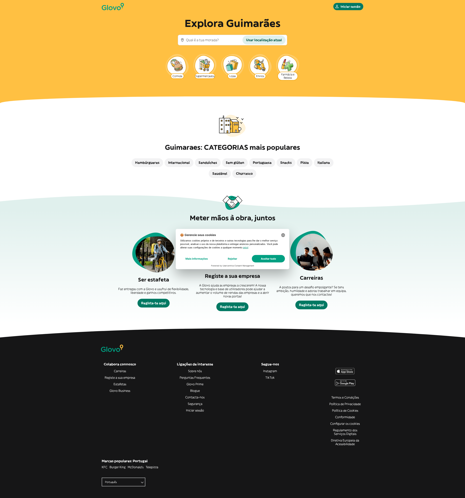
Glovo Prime (195, 384)
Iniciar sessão (195, 410)
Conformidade (345, 417)
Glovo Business (120, 390)
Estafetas (120, 384)
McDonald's (135, 467)
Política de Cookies (345, 410)
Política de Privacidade (345, 404)
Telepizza (152, 467)
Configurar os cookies (345, 423)
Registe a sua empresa (120, 377)
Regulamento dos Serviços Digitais (345, 432)
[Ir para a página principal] (113, 6)
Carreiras (120, 371)
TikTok (270, 377)
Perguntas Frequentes (195, 377)
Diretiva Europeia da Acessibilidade (345, 442)
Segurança (195, 404)
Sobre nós (195, 371)
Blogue (195, 390)
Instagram (270, 371)
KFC (104, 467)
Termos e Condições (345, 397)
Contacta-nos (195, 397)
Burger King (118, 467)
